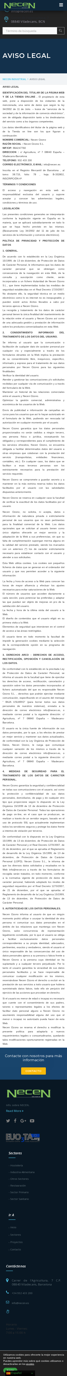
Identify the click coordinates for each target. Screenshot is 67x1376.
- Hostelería (16, 1165)
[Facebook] (15, 1121)
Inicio (13, 1227)
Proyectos (16, 1242)
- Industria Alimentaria (22, 1172)
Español (16, 1373)
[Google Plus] (23, 1121)
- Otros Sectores (19, 1178)
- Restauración (17, 1185)
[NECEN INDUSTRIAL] (19, 5)
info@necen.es (22, 11)
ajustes (30, 1364)
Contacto (33, 1071)
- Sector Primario (19, 1192)
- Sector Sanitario (19, 1199)
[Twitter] (8, 1121)
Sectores (15, 1234)
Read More (14, 1111)
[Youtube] (32, 1121)
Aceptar (10, 1370)
